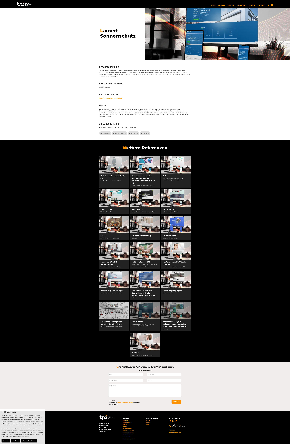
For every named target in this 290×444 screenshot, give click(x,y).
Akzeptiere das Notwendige (29, 440)
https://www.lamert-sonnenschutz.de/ (110, 98)
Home (213, 5)
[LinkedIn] (176, 421)
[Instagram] (173, 421)
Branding (125, 426)
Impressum (172, 430)
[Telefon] (268, 5)
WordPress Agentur (128, 434)
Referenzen (241, 5)
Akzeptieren (6, 440)
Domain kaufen (126, 436)
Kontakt (261, 5)
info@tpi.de (102, 431)
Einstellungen (15, 440)
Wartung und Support (128, 430)
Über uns (231, 5)
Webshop (125, 424)
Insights (252, 5)
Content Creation (127, 428)
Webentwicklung (127, 422)
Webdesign (125, 420)
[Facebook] (170, 421)
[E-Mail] (272, 5)
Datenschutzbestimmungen (125, 402)
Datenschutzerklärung (175, 432)
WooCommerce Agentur (129, 438)
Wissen (147, 424)
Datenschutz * (112, 400)
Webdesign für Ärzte (128, 432)
